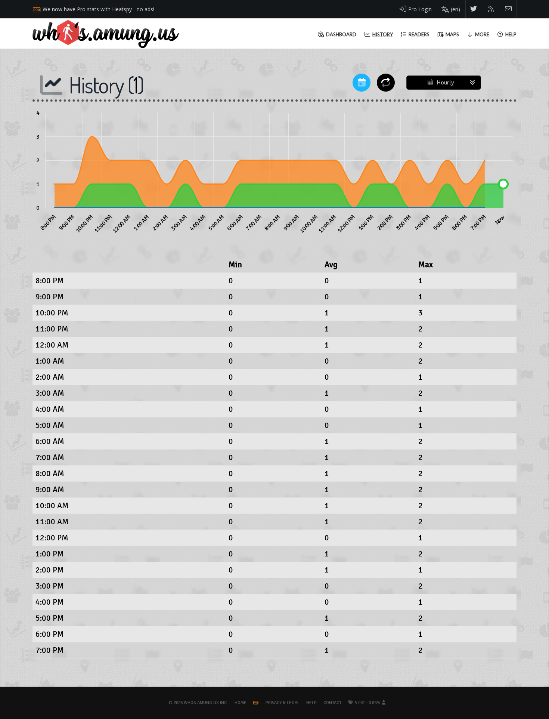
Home (240, 703)
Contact (332, 703)
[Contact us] (508, 9)
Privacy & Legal (283, 703)
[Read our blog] (491, 9)
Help (311, 703)
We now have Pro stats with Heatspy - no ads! (98, 9)
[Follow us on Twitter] (474, 9)
